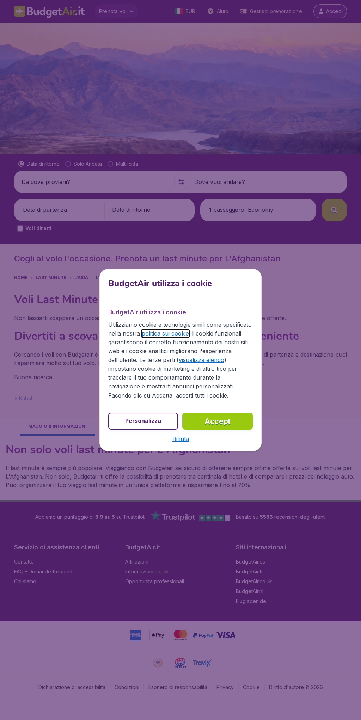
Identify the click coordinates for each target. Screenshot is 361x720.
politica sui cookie (165, 333)
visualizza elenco (201, 359)
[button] (180, 438)
